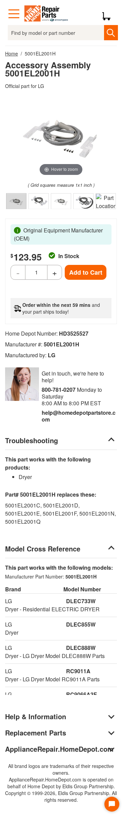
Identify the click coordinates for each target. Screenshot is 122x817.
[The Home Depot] (46, 13)
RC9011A (78, 671)
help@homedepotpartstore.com (79, 416)
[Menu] (13, 13)
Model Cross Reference (42, 548)
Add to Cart (85, 272)
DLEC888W (81, 648)
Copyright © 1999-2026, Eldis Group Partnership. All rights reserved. (61, 796)
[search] (111, 32)
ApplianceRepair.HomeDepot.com (59, 749)
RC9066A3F (81, 694)
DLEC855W (81, 624)
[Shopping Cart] (109, 14)
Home (11, 53)
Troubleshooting (31, 440)
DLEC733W (81, 601)
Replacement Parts (35, 732)
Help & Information (35, 716)
